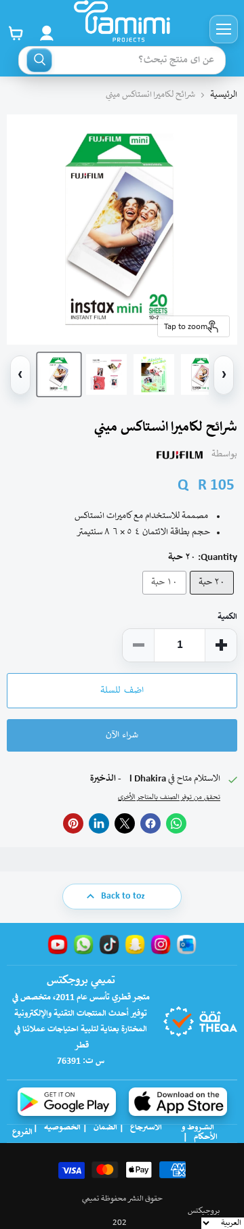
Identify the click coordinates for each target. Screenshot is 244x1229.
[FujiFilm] (179, 455)
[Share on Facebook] (150, 823)
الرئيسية (223, 95)
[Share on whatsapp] (176, 823)
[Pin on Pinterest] (73, 823)
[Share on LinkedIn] (99, 823)
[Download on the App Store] (178, 1101)
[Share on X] (125, 823)
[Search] (39, 60)
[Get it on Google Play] (67, 1101)
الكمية (227, 617)
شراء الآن (122, 735)
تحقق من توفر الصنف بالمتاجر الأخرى (169, 798)
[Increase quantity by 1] (221, 645)
